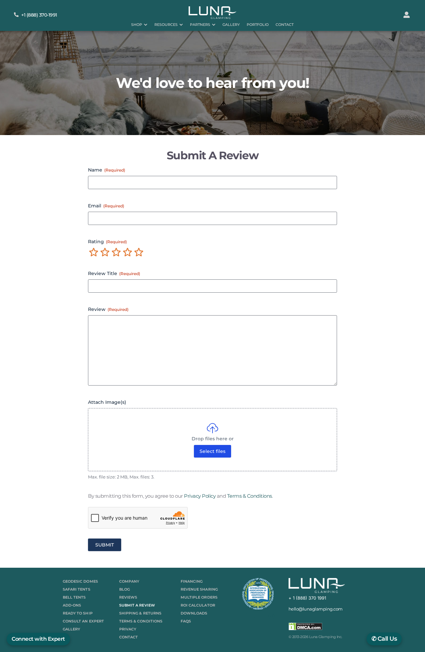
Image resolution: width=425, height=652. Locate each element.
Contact (128, 637)
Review (108, 309)
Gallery (71, 629)
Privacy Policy (199, 496)
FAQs (186, 621)
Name (106, 170)
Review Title (114, 273)
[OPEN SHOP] (145, 25)
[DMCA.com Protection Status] (305, 628)
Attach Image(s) (107, 402)
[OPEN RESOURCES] (181, 25)
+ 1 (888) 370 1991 (307, 598)
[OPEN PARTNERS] (213, 25)
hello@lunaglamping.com (316, 609)
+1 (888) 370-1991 (39, 15)
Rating (107, 242)
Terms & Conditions (249, 496)
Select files (212, 451)
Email (106, 206)
